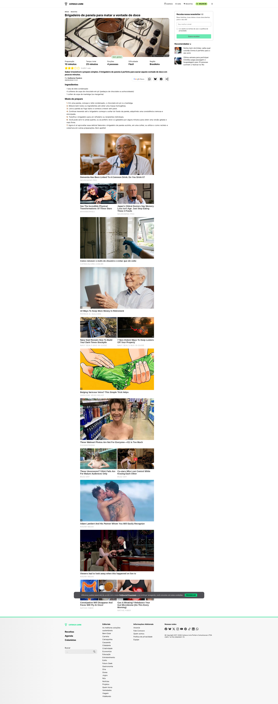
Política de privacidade (142, 637)
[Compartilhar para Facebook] (161, 79)
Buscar (67, 648)
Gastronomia (107, 666)
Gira (179, 4)
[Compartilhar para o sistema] (167, 79)
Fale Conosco (139, 631)
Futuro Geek (107, 663)
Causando (106, 642)
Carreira (105, 636)
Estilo (104, 660)
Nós (104, 678)
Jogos (105, 675)
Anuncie (203, 4)
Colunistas (70, 640)
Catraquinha (107, 639)
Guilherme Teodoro (75, 78)
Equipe (136, 640)
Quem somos (138, 634)
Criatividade (107, 648)
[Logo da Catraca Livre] (74, 4)
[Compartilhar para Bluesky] (155, 79)
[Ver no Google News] (139, 79)
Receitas (189, 4)
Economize (107, 651)
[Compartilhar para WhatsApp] (149, 79)
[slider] (72, 68)
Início (67, 12)
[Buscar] (94, 651)
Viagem (105, 693)
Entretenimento (108, 657)
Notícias (105, 681)
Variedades (107, 690)
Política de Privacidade (127, 595)
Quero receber (194, 36)
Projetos (105, 684)
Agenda (169, 4)
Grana (104, 672)
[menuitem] (81, 633)
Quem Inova (107, 687)
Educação (106, 654)
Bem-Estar (106, 633)
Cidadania (106, 645)
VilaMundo (106, 696)
